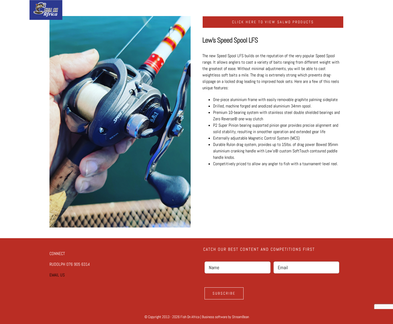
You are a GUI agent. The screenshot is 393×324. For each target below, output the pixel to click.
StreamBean (240, 316)
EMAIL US (57, 275)
